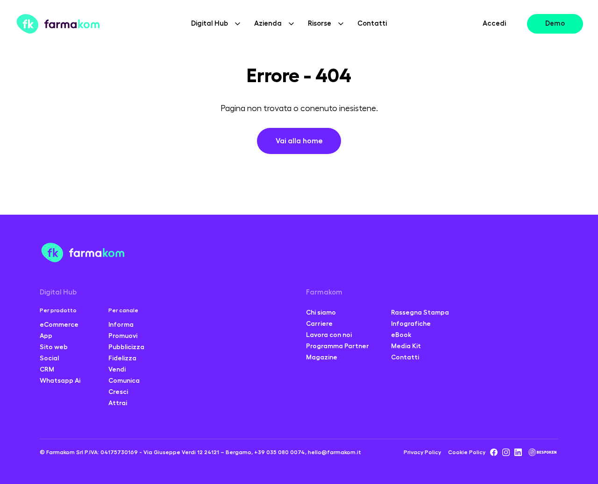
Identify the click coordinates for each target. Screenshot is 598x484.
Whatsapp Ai (60, 380)
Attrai (117, 403)
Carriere (319, 323)
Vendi (117, 369)
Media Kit (406, 346)
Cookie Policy (466, 452)
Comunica (124, 380)
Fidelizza (122, 358)
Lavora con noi (329, 334)
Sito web (54, 347)
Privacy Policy (422, 452)
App (46, 335)
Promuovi (122, 335)
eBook (401, 334)
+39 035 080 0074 (279, 452)
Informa (121, 324)
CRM (47, 369)
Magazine (321, 357)
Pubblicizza (126, 347)
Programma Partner (337, 346)
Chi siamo (321, 312)
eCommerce (59, 324)
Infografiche (411, 323)
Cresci (118, 391)
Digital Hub (58, 292)
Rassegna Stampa (420, 312)
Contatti (372, 23)
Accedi (494, 23)
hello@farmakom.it (334, 452)
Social (49, 358)
